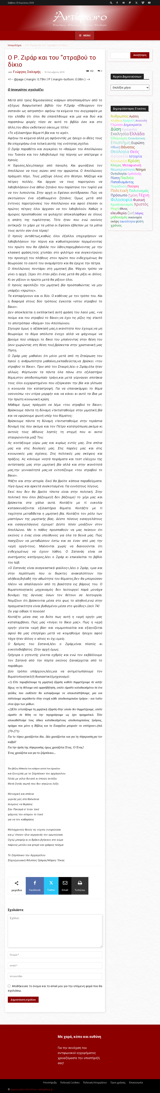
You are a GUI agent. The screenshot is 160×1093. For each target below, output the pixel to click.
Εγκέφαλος (129, 129)
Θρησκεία (119, 156)
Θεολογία (120, 151)
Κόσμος (116, 165)
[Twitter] (136, 2)
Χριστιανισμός (122, 204)
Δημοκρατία (132, 125)
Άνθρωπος (119, 116)
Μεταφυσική (131, 165)
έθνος (124, 209)
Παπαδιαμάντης (122, 182)
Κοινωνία (119, 160)
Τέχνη (143, 195)
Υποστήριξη (50, 1082)
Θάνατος (128, 147)
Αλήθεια (116, 120)
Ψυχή (115, 209)
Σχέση (133, 195)
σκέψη (115, 221)
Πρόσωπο (119, 195)
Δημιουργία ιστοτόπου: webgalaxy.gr (31, 1089)
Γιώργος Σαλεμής (27, 72)
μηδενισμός (119, 217)
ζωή (130, 212)
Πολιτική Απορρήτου (95, 1082)
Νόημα (141, 169)
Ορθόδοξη (134, 174)
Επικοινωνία (136, 1082)
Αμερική (129, 120)
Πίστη (115, 178)
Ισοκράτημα (14, 45)
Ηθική (115, 147)
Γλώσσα (117, 124)
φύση (139, 221)
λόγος (139, 213)
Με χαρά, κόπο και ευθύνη (79, 1037)
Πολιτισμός (139, 190)
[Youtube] (149, 2)
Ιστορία (135, 156)
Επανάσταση (136, 138)
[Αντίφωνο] (80, 18)
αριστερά (134, 208)
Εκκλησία (120, 133)
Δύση (116, 129)
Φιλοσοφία (121, 199)
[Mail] (123, 2)
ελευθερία (119, 213)
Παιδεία (126, 177)
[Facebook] (117, 2)
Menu (87, 35)
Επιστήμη (121, 142)
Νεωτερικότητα (123, 169)
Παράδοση (119, 186)
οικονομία (135, 217)
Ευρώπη (137, 142)
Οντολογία (119, 173)
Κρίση (134, 160)
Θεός (134, 151)
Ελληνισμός (119, 138)
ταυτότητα (127, 221)
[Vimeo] (143, 2)
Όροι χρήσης (118, 1082)
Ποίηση (133, 186)
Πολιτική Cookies (69, 1082)
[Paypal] (130, 2)
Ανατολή (141, 120)
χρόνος (116, 225)
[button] (111, 2)
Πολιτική (119, 190)
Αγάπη (134, 116)
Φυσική (139, 199)
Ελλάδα (137, 134)
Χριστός (141, 204)
